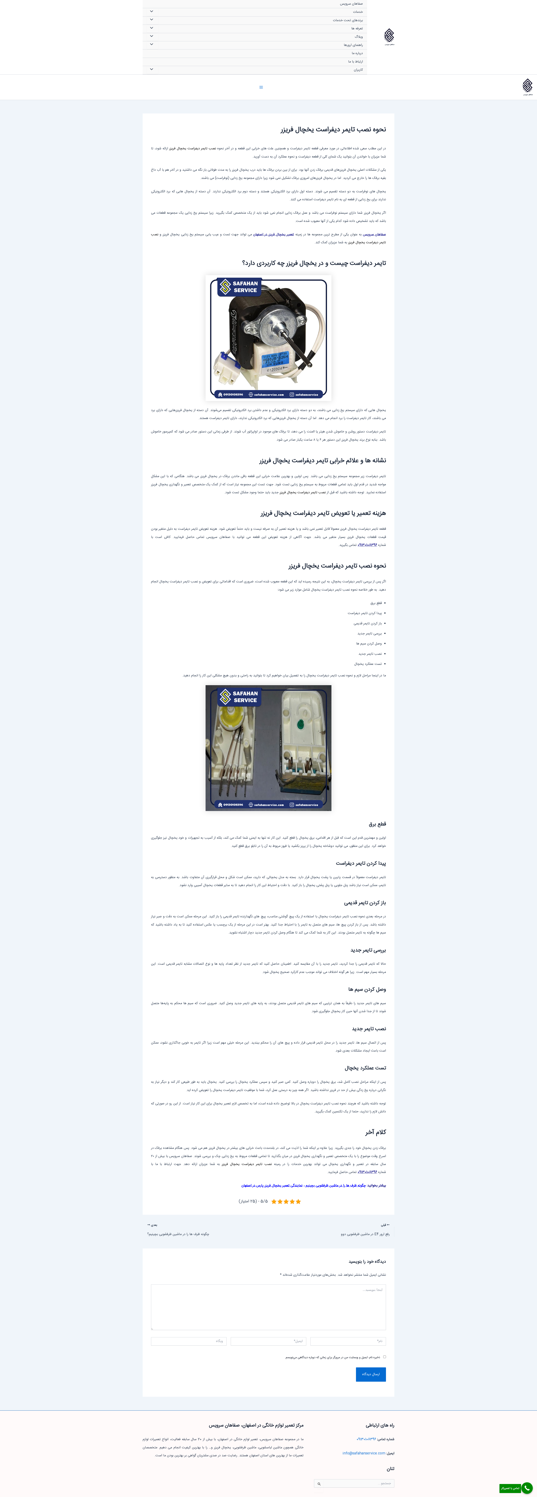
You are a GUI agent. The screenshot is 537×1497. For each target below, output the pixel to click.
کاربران (358, 70)
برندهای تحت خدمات (348, 20)
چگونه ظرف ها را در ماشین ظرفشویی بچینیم (336, 1185)
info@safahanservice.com (364, 1453)
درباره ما (357, 53)
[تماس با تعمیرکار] (527, 1488)
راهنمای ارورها (353, 45)
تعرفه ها (357, 28)
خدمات (358, 12)
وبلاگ (359, 37)
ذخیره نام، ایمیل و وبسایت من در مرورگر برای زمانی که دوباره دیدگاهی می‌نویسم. (332, 1357)
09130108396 (367, 545)
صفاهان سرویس (389, 44)
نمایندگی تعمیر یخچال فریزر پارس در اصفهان (271, 1185)
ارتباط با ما (355, 62)
